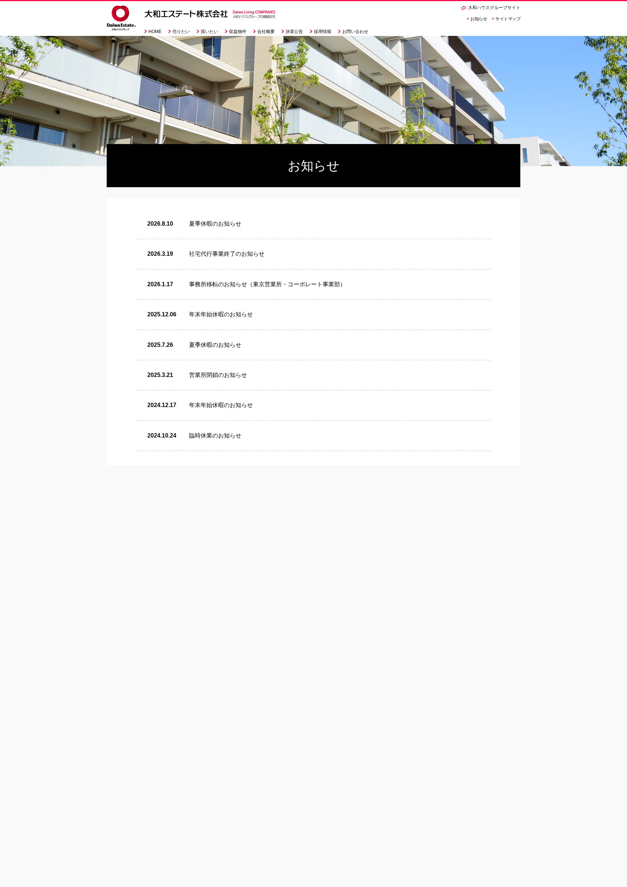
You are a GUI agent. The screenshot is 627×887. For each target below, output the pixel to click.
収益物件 (237, 31)
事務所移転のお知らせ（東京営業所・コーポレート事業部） (267, 284)
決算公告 (294, 31)
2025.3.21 (160, 375)
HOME (154, 31)
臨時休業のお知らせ (215, 435)
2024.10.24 (161, 435)
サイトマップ (507, 18)
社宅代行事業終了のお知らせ (227, 254)
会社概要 (266, 31)
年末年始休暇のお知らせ (221, 314)
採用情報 (322, 31)
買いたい (209, 31)
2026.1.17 (160, 284)
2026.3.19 (160, 254)
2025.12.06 (161, 314)
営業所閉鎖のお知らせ (218, 375)
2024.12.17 (161, 405)
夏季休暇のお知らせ (215, 224)
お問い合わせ (355, 31)
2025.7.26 (160, 345)
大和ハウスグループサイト (493, 7)
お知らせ (478, 18)
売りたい (181, 31)
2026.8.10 (160, 224)
